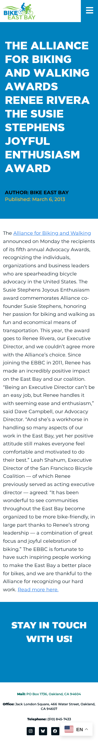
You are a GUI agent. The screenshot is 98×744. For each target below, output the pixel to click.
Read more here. (38, 590)
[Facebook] (55, 731)
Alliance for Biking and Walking (52, 233)
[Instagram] (31, 731)
